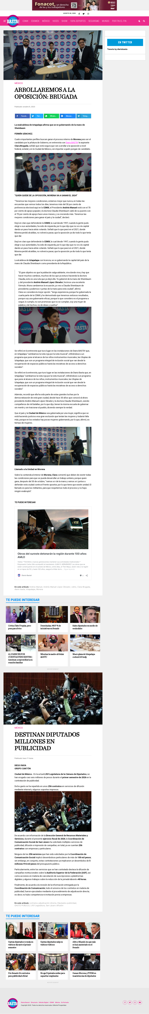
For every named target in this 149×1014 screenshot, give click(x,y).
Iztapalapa (30, 589)
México (57, 1002)
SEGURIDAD (93, 21)
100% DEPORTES (78, 21)
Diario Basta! (25, 1002)
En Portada (65, 1002)
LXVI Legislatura (38, 905)
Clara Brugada (83, 587)
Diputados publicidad (66, 903)
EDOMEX (35, 21)
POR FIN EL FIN (119, 21)
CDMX (25, 21)
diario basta (20, 589)
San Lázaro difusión (54, 905)
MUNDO (105, 21)
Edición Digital (43, 1002)
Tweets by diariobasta (117, 49)
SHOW (64, 21)
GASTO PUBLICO (22, 905)
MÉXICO (46, 21)
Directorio (34, 1002)
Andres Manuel (35, 587)
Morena (39, 589)
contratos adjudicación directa (42, 903)
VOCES (55, 21)
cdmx (73, 587)
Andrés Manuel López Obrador (56, 587)
